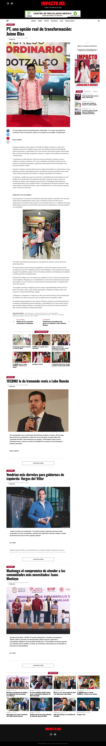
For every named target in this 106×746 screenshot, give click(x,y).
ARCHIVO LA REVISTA (69, 21)
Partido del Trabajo (18, 316)
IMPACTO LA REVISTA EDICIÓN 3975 (87, 46)
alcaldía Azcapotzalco (41, 313)
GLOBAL (61, 21)
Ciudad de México (53, 313)
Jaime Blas (31, 314)
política (28, 316)
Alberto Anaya (29, 313)
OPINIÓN (40, 21)
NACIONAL (33, 21)
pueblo (36, 316)
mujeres (61, 314)
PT (32, 316)
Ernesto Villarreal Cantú (20, 314)
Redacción (12, 39)
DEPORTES (46, 21)
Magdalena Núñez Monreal (43, 314)
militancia (55, 314)
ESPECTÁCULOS (54, 21)
